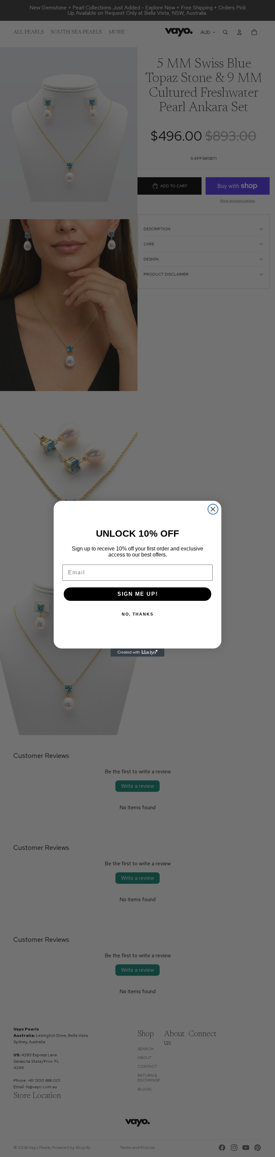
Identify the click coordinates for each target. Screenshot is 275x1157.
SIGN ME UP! (137, 594)
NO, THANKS (138, 614)
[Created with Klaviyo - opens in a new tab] (137, 652)
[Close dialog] (213, 509)
